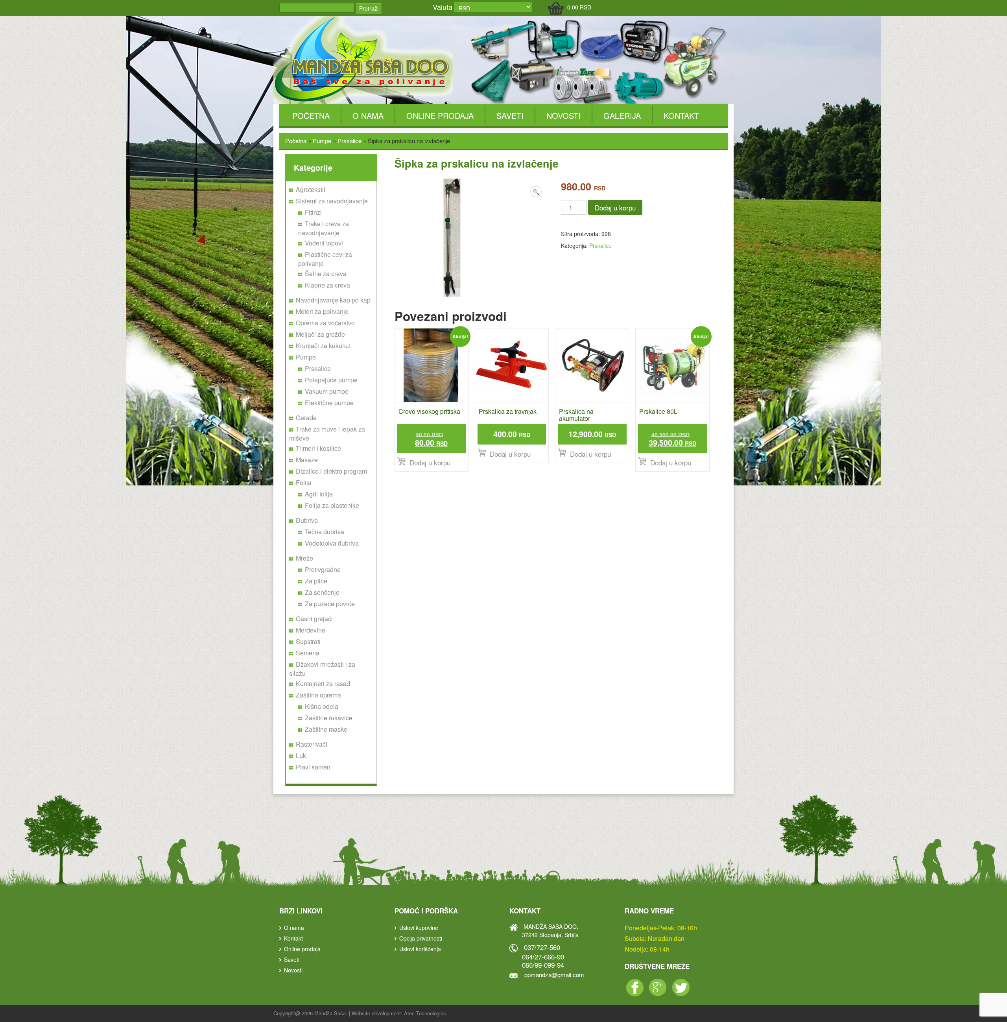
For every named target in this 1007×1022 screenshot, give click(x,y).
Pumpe (322, 141)
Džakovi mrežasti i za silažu (322, 669)
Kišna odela (321, 706)
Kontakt (681, 115)
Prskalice (349, 141)
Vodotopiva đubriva (332, 543)
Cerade (306, 417)
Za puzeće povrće (330, 603)
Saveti (510, 115)
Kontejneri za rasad (323, 683)
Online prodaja (440, 115)
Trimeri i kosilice (318, 448)
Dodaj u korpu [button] (429, 462)
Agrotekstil (310, 189)
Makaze (307, 459)
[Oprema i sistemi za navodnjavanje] (364, 59)
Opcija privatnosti (420, 938)
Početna (311, 115)
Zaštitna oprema (318, 694)
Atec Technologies (425, 1013)
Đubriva (307, 520)
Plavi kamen (313, 766)
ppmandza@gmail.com (554, 974)
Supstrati (308, 641)
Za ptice (316, 580)
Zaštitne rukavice (328, 717)
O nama (368, 115)
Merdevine (310, 630)
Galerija (622, 115)
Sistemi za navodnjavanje (332, 200)
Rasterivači (311, 744)
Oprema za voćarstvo (325, 322)
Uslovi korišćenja (420, 949)
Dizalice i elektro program (331, 471)
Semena (307, 652)
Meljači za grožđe (320, 334)
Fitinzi (313, 212)
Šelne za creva (326, 273)
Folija (304, 482)
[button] (536, 191)
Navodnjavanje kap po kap (333, 299)
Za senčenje (322, 592)
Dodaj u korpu (615, 207)
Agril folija (319, 493)
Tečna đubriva (324, 531)
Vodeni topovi (324, 242)
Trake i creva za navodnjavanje (323, 228)
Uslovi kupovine (418, 928)
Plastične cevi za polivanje (325, 259)
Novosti (563, 115)
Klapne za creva (327, 285)
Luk (301, 755)
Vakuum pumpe (327, 391)
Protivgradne (323, 569)
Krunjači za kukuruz (323, 345)
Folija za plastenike (332, 505)
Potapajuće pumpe (331, 379)
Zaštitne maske (326, 729)
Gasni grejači (314, 618)
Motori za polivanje (322, 311)
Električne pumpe (329, 402)
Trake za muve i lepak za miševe (327, 433)
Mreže (304, 558)
